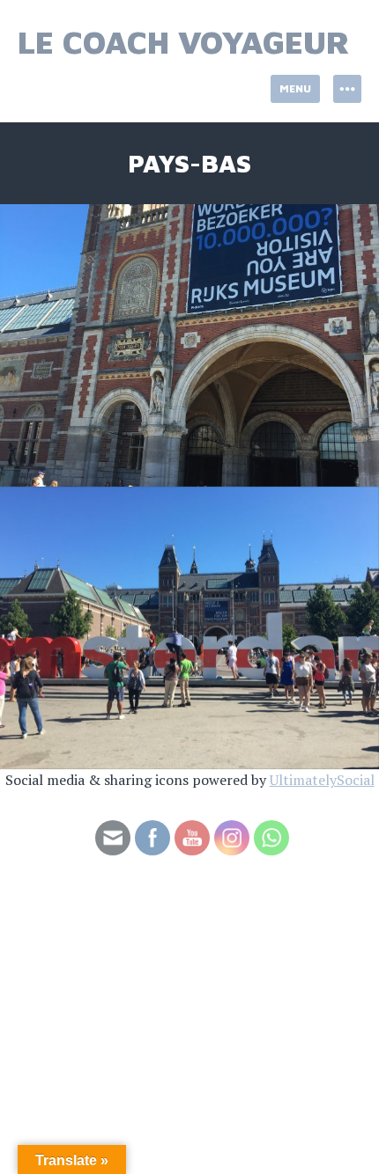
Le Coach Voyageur (184, 42)
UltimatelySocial (322, 779)
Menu (295, 88)
